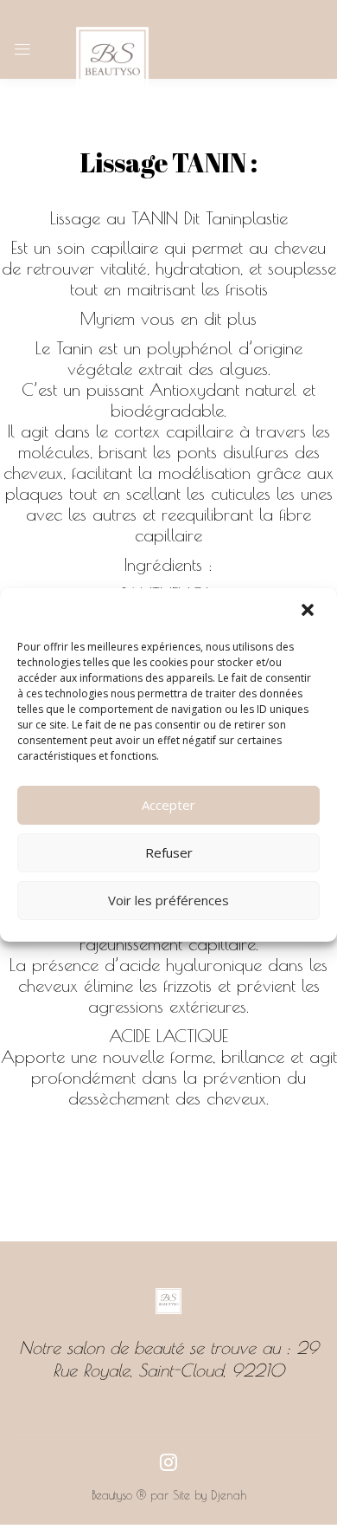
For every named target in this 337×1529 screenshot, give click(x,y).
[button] (309, 611)
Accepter (168, 804)
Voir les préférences (168, 900)
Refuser (169, 852)
